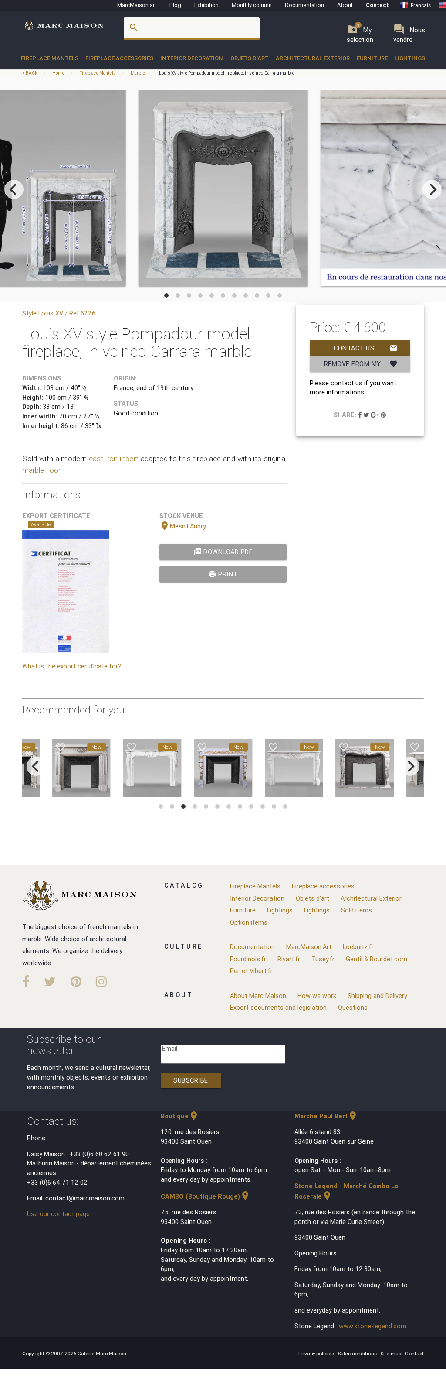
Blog (175, 5)
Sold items (356, 910)
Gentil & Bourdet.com (376, 959)
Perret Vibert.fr (251, 971)
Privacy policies (316, 1353)
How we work (316, 995)
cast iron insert (114, 458)
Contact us (365, 348)
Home (58, 73)
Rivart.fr (288, 959)
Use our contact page (58, 1214)
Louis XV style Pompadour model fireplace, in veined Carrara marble (226, 73)
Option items (248, 922)
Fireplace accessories (119, 58)
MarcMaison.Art (308, 947)
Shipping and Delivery (377, 995)
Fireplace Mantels (49, 58)
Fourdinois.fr (248, 959)
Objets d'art (249, 58)
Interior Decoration (191, 58)
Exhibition (206, 5)
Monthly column (252, 5)
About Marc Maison (258, 995)
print (223, 574)
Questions (353, 1007)
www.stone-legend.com (372, 1326)
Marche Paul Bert (326, 1116)
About (345, 5)
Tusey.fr (322, 959)
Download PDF (223, 552)
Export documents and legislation (278, 1007)
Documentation (304, 5)
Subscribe (190, 1080)
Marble (138, 73)
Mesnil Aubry (182, 526)
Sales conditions (358, 1353)
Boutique (180, 1116)
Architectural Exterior (313, 58)
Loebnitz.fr (358, 947)
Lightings (410, 58)
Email (169, 1048)
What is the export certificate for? (71, 666)
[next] (432, 189)
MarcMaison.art (136, 5)
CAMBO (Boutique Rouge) (205, 1196)
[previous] (14, 189)
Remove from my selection (361, 366)
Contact (377, 5)
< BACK (30, 73)
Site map (391, 1353)
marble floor (41, 470)
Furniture (372, 58)
